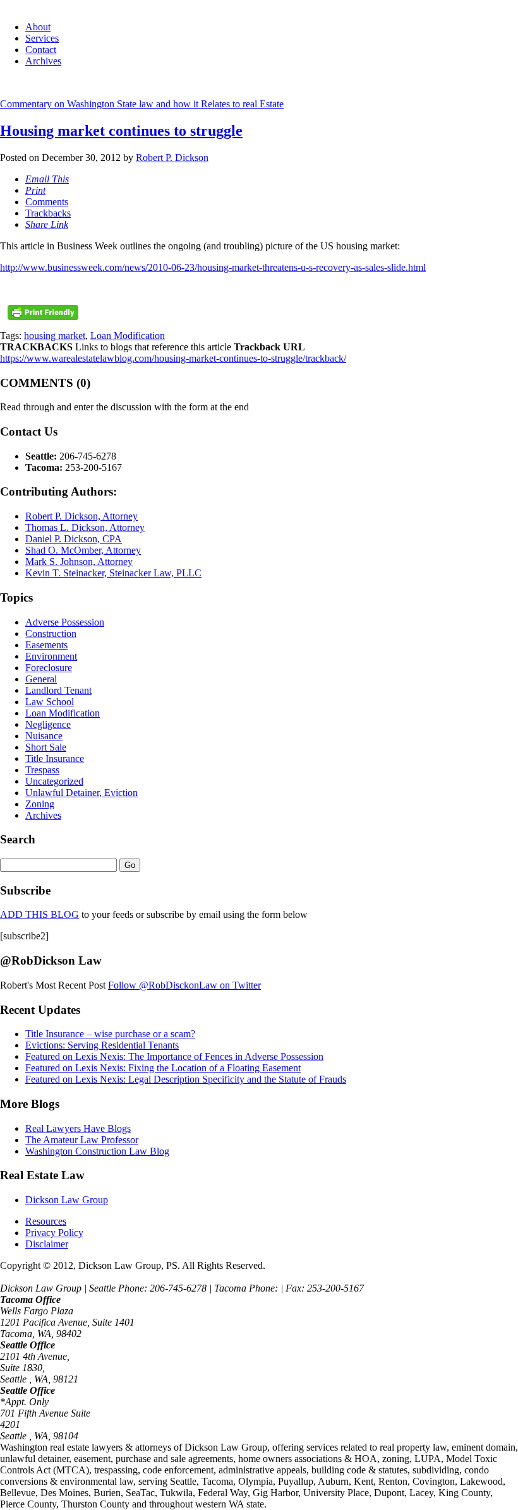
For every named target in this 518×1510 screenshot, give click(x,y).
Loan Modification (127, 335)
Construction (50, 633)
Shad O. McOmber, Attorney (83, 550)
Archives (43, 61)
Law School (49, 701)
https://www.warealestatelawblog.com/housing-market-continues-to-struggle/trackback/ (173, 358)
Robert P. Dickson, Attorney (81, 516)
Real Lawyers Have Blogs (78, 1128)
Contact (40, 49)
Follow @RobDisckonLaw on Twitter (184, 985)
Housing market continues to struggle (121, 130)
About (38, 26)
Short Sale (45, 747)
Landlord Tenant (58, 690)
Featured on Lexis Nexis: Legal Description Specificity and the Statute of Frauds (185, 1079)
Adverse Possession (64, 622)
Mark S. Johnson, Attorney (79, 561)
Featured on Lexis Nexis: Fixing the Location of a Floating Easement (163, 1067)
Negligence (48, 724)
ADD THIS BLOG (39, 914)
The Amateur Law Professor (81, 1139)
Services (42, 38)
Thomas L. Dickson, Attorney (85, 527)
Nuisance (44, 735)
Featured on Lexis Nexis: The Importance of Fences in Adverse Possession (174, 1056)
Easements (46, 644)
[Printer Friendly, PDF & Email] (43, 317)
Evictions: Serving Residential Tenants (102, 1045)
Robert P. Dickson (172, 157)
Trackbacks (48, 213)
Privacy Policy (54, 1232)
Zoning (39, 804)
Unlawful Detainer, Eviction (81, 792)
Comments (46, 201)
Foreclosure (48, 667)
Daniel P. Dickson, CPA (73, 538)
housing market (54, 335)
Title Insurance (54, 758)
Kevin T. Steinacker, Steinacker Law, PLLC (113, 573)
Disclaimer (46, 1244)
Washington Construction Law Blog (97, 1151)
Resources (45, 1221)
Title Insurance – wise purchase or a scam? (110, 1033)
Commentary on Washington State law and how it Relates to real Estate (142, 103)
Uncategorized (54, 781)
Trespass (42, 769)
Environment (51, 656)
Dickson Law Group (66, 1199)
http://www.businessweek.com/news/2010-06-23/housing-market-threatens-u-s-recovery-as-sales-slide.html (213, 267)
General (41, 679)
